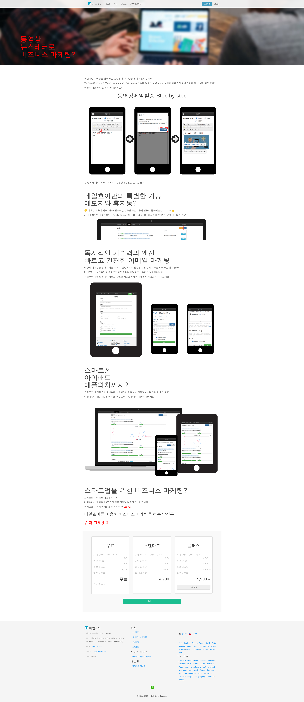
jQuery (181, 661)
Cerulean (187, 643)
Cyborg (201, 643)
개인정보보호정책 (139, 637)
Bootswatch (193, 670)
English (194, 634)
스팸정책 (136, 647)
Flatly (214, 643)
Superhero (204, 649)
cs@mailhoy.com (99, 651)
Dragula (190, 677)
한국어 (184, 634)
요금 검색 (193, 587)
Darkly (208, 643)
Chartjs (202, 670)
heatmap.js (183, 670)
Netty (197, 677)
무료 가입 (207, 4)
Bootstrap (189, 661)
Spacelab (195, 649)
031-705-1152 (96, 646)
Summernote (184, 664)
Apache (182, 680)
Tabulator (182, 677)
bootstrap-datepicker (193, 667)
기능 (115, 4)
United (212, 649)
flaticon (211, 661)
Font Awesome (200, 661)
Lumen (188, 646)
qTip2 (212, 667)
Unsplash (210, 670)
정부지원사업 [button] (136, 4)
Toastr (200, 673)
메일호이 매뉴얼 (139, 666)
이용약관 (136, 632)
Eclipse (211, 677)
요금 (108, 4)
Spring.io (203, 677)
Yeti (180, 653)
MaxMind (207, 673)
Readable (202, 646)
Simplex (182, 649)
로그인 (217, 4)
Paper (195, 646)
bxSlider (206, 667)
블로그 (124, 4)
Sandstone (211, 646)
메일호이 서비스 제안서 (142, 656)
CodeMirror (194, 664)
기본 (180, 643)
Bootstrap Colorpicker (187, 673)
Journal (182, 646)
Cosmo (195, 643)
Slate (188, 649)
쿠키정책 (136, 642)
